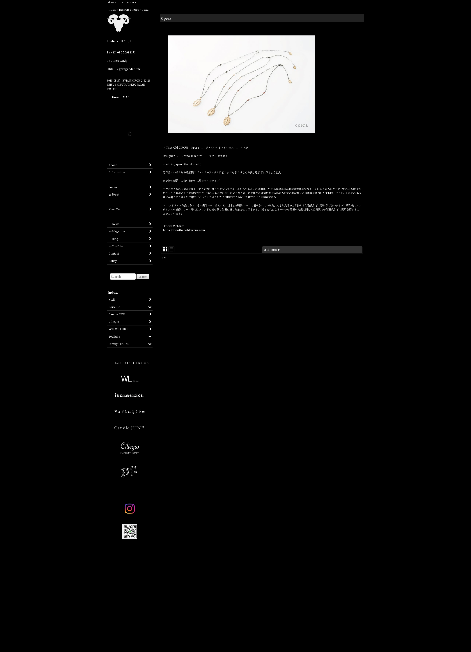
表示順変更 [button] (273, 250)
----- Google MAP (118, 97)
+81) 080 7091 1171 (123, 52)
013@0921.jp (119, 60)
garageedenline (130, 69)
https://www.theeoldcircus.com (184, 230)
